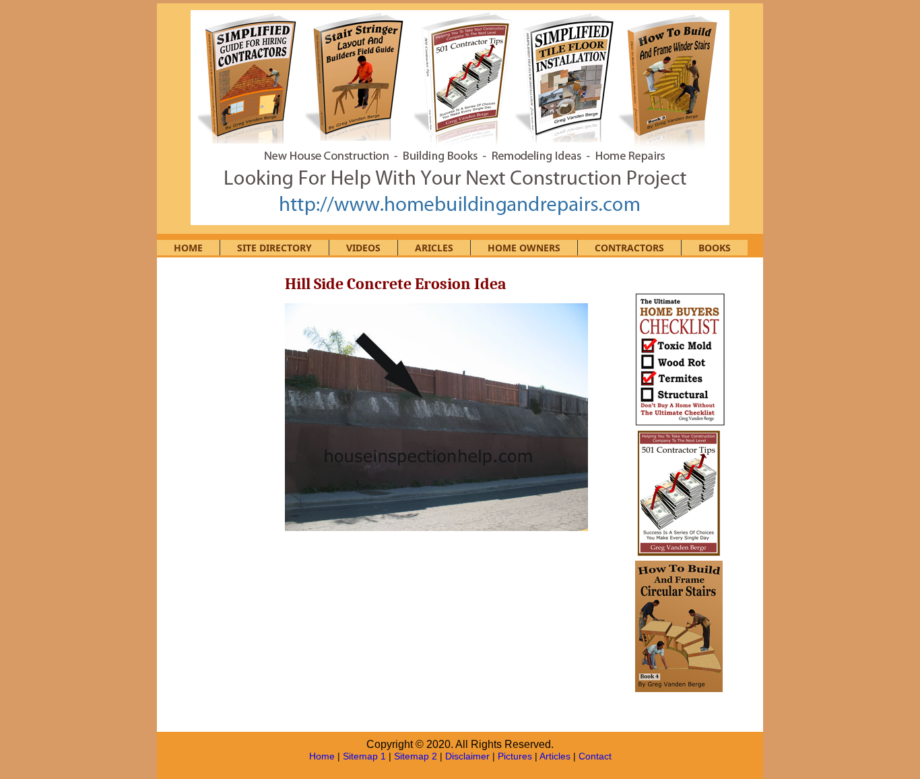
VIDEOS (363, 247)
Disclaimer (467, 756)
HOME (188, 247)
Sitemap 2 (415, 756)
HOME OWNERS (524, 247)
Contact (595, 756)
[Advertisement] (224, 480)
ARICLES (434, 247)
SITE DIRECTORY (274, 247)
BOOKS (714, 247)
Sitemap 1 (364, 756)
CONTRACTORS (629, 247)
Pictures (515, 756)
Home (322, 756)
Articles (554, 756)
